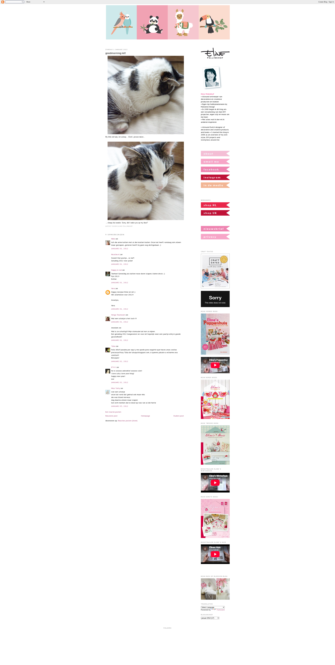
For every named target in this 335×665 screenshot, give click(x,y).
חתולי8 (113, 367)
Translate (220, 610)
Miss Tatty (115, 388)
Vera (113, 288)
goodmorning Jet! (115, 53)
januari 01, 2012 (119, 248)
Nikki (113, 239)
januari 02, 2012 (119, 361)
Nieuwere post (111, 416)
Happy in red (116, 270)
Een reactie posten (113, 412)
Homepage (145, 416)
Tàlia (113, 346)
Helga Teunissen (118, 315)
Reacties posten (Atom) (127, 421)
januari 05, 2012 (119, 406)
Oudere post (178, 416)
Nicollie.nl (115, 254)
